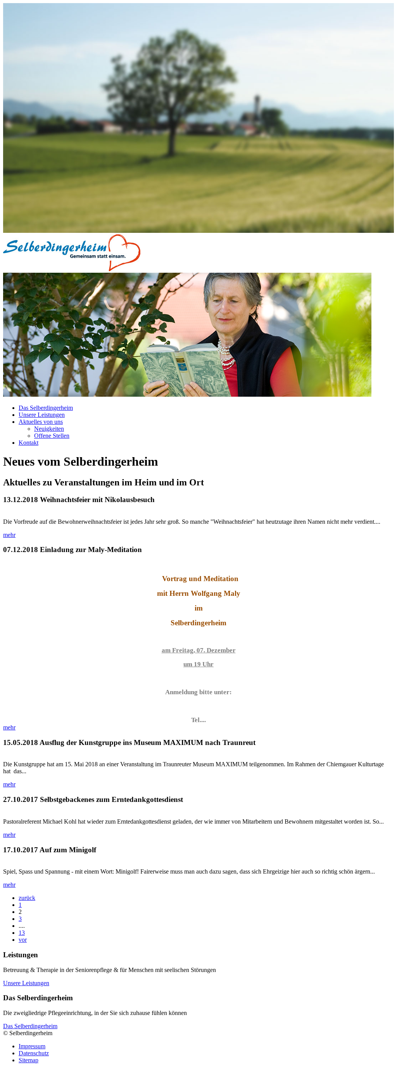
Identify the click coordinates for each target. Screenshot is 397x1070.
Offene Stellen (51, 435)
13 (22, 932)
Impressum (32, 1046)
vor (23, 939)
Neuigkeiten (49, 428)
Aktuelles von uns (41, 421)
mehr (9, 535)
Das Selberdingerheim (46, 407)
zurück (27, 898)
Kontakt (28, 442)
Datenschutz (34, 1053)
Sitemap (28, 1060)
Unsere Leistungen (42, 414)
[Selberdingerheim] (71, 269)
